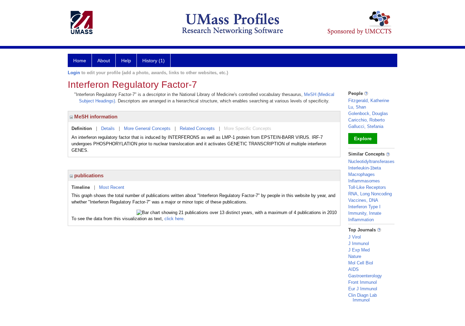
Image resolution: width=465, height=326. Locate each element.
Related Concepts (197, 128)
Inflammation (361, 219)
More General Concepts (147, 128)
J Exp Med (359, 249)
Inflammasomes (364, 180)
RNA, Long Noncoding (370, 193)
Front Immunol (362, 282)
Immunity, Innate (364, 213)
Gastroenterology (365, 275)
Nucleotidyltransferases (371, 161)
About (103, 60)
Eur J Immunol (362, 288)
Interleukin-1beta (364, 167)
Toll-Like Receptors (367, 187)
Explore (363, 138)
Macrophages (361, 174)
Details (108, 128)
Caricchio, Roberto (366, 120)
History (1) (153, 60)
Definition (81, 128)
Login (74, 72)
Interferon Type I (364, 206)
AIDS (353, 269)
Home (79, 60)
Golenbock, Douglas (368, 113)
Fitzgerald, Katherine (368, 100)
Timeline (80, 187)
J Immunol (358, 243)
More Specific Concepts (247, 128)
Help (126, 60)
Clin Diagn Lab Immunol (362, 298)
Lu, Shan (357, 107)
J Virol (354, 237)
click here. (174, 218)
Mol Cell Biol (360, 262)
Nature (354, 256)
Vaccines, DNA (363, 200)
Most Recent (111, 187)
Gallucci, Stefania (365, 126)
